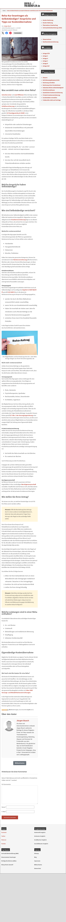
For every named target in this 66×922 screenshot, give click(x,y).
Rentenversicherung (20, 260)
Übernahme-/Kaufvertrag (50, 25)
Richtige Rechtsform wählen (8, 861)
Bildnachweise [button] (19, 763)
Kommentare (17, 33)
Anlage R (45, 63)
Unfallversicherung (8, 106)
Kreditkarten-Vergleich (40, 840)
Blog (4, 10)
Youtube (3, 843)
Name (3, 807)
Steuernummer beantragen (8, 857)
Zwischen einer (7, 95)
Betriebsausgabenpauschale (51, 80)
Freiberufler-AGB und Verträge (52, 100)
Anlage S (45, 56)
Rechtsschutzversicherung (50, 42)
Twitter (3, 836)
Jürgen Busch (7, 26)
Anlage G (45, 58)
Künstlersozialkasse (49, 90)
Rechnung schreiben (49, 82)
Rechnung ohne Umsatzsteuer (52, 85)
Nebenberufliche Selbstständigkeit (53, 87)
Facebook (3, 832)
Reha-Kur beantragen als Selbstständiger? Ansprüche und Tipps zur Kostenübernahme (30, 10)
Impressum (37, 861)
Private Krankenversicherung (51, 95)
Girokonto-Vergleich (39, 836)
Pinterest (3, 840)
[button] (3, 33)
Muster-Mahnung (48, 23)
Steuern (45, 77)
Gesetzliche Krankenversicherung (53, 92)
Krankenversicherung (18, 220)
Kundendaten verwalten (50, 97)
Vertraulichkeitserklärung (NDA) (52, 28)
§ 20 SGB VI (11, 292)
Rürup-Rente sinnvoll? (7, 864)
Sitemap (36, 853)
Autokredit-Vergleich (39, 832)
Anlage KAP (46, 66)
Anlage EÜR (46, 53)
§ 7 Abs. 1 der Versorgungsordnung (21, 415)
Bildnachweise (38, 864)
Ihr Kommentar (6, 784)
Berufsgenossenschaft (28, 484)
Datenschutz (37, 868)
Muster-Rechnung (48, 20)
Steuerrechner (47, 39)
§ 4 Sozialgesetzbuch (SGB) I (16, 113)
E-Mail (3, 812)
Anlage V (45, 61)
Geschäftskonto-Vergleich (41, 843)
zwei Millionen (19, 95)
